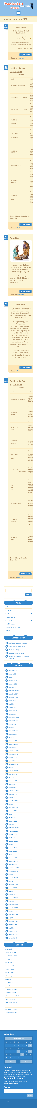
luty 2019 (11, 928)
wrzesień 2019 (13, 908)
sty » (26, 1061)
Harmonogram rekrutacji (16, 653)
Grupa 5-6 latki (10, 969)
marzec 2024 (13, 734)
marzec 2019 (13, 924)
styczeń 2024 (13, 741)
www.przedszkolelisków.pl (11, 1083)
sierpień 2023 (13, 757)
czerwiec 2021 (13, 841)
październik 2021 (14, 827)
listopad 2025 (13, 687)
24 (22, 1054)
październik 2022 (14, 791)
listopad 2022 (13, 787)
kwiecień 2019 (13, 921)
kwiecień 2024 (13, 731)
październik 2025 (14, 690)
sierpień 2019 (13, 911)
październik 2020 (14, 868)
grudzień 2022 (13, 784)
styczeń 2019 (13, 931)
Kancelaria (8, 986)
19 (30, 1051)
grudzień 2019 (13, 898)
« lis (11, 1061)
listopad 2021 (13, 824)
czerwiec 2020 (13, 878)
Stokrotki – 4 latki (11, 1009)
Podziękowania (10, 999)
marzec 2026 (13, 674)
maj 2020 (11, 881)
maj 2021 (11, 844)
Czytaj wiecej (25, 55)
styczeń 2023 (13, 781)
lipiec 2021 (12, 837)
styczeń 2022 (13, 817)
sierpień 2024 (13, 724)
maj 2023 (11, 767)
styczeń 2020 (13, 894)
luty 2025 (11, 704)
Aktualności (20, 58)
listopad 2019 (13, 901)
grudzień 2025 (13, 684)
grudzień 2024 (13, 710)
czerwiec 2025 (13, 694)
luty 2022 (11, 814)
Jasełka (14, 238)
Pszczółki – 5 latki (11, 1002)
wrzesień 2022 (13, 794)
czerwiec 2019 (13, 914)
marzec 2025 (13, 700)
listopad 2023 (13, 747)
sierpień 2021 (13, 834)
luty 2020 (11, 891)
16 (18, 1051)
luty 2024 (11, 737)
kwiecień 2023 (13, 771)
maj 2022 (11, 804)
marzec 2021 (13, 851)
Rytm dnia (8, 1006)
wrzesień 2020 (13, 871)
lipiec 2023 (12, 761)
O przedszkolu (10, 617)
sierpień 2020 (13, 874)
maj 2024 (11, 727)
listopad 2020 (13, 864)
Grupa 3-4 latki (10, 962)
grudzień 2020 (13, 861)
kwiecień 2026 (13, 670)
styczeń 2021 (13, 857)
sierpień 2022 (13, 797)
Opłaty (7, 631)
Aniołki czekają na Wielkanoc (18, 643)
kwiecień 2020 (13, 884)
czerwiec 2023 (13, 764)
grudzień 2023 (13, 744)
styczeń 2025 (13, 707)
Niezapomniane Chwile (12, 627)
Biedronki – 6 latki (11, 955)
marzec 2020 (13, 888)
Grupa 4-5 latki (10, 966)
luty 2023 (11, 777)
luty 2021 (11, 854)
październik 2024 (14, 717)
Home (7, 607)
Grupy (7, 613)
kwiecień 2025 (13, 697)
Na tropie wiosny (14, 649)
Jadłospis (20, 228)
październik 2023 (14, 751)
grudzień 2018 (13, 934)
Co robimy (8, 959)
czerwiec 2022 (13, 801)
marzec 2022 (13, 811)
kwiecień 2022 (13, 807)
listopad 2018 (13, 938)
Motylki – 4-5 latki (11, 989)
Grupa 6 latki (9, 972)
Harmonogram (10, 976)
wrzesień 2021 (13, 831)
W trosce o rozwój (11, 1012)
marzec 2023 (13, 774)
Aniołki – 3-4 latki (10, 952)
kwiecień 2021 (13, 847)
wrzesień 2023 (13, 754)
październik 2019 (14, 904)
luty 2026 (11, 677)
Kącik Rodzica (10, 624)
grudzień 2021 (13, 821)
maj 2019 (11, 918)
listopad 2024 (13, 714)
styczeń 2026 (13, 680)
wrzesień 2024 (13, 721)
